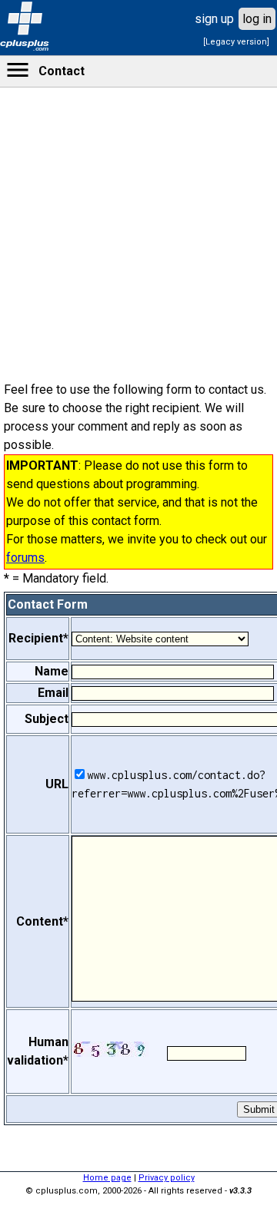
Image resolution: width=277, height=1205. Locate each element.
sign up (214, 19)
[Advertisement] (138, 491)
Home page (107, 1178)
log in (257, 19)
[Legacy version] (236, 42)
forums (25, 557)
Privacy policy (166, 1178)
